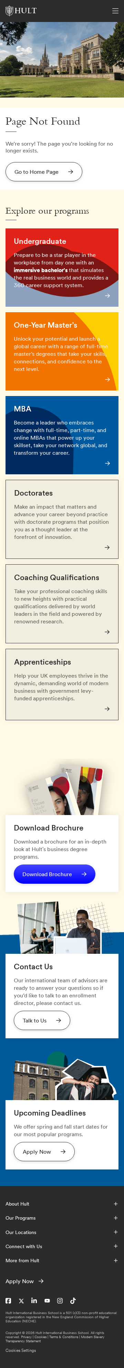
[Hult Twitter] (21, 1301)
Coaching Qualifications (56, 577)
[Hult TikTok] (73, 1301)
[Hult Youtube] (47, 1301)
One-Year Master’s (45, 325)
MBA (22, 409)
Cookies (40, 1337)
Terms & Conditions (63, 1337)
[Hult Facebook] (8, 1301)
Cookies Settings (21, 1350)
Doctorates (33, 493)
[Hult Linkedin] (34, 1301)
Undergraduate (40, 241)
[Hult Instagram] (60, 1301)
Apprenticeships (42, 662)
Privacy (26, 1337)
